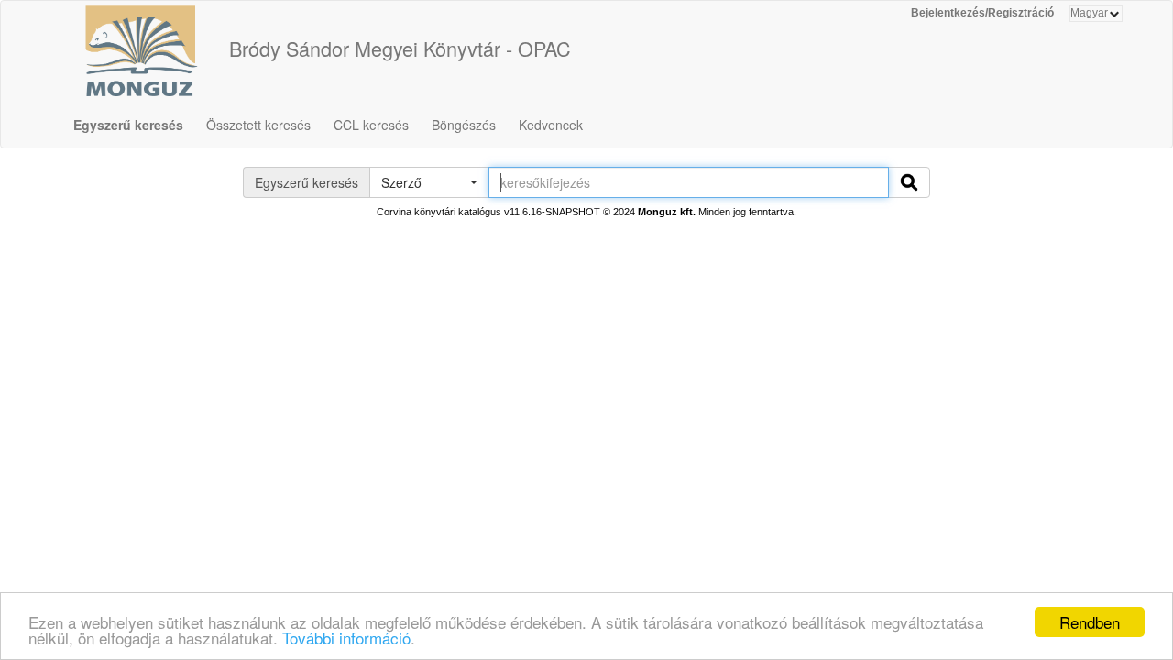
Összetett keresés (258, 125)
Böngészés (464, 125)
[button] (428, 182)
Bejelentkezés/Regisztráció (982, 12)
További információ (346, 637)
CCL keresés (371, 125)
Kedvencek (551, 125)
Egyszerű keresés (128, 125)
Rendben (1089, 621)
